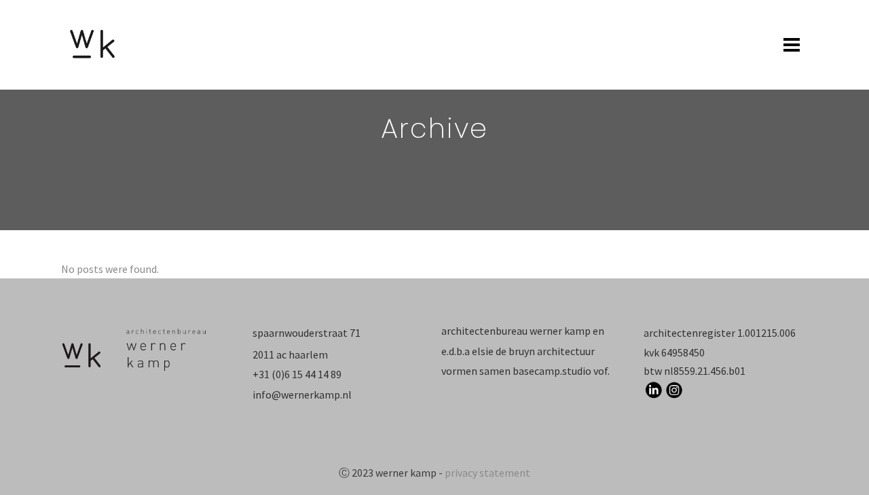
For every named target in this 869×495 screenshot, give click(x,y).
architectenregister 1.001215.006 (720, 333)
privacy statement (487, 472)
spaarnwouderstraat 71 (306, 333)
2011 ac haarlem (290, 354)
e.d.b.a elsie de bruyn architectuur (518, 351)
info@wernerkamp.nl (302, 394)
